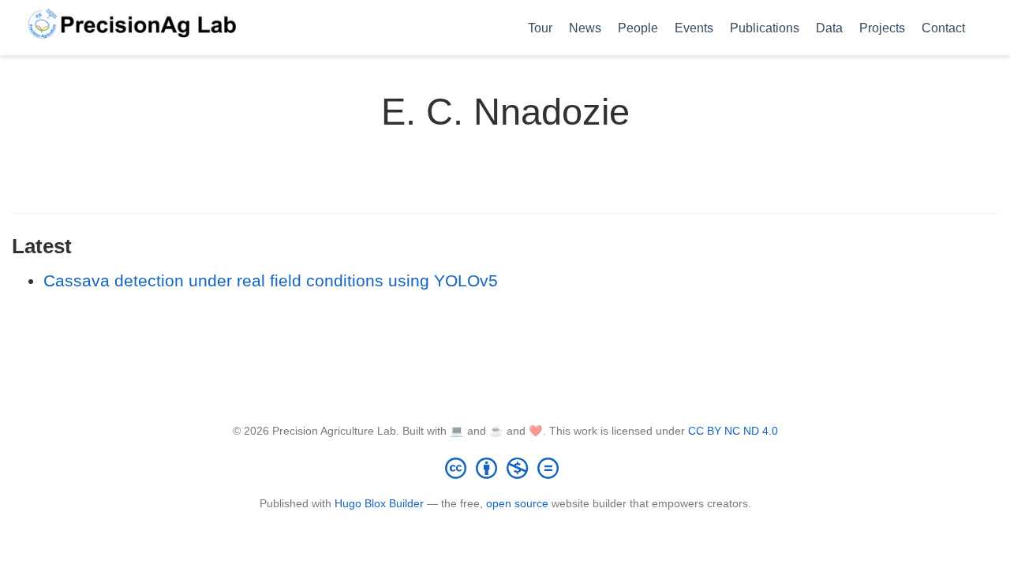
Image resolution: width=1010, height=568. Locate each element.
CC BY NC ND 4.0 (733, 430)
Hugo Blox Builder (379, 503)
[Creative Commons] (505, 468)
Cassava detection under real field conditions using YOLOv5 (270, 280)
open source (517, 503)
